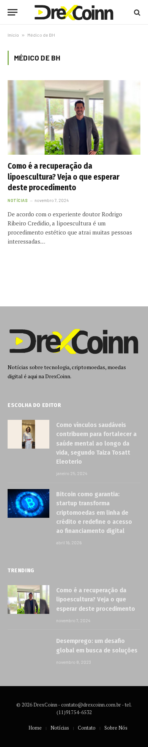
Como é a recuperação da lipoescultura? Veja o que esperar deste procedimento (64, 177)
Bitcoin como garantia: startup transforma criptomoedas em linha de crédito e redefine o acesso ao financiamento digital (94, 512)
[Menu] (12, 12)
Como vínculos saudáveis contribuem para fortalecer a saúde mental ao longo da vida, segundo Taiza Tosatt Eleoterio (96, 443)
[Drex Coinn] (74, 12)
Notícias (59, 727)
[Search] (136, 12)
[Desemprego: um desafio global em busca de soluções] (28, 650)
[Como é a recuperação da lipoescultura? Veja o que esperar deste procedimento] (74, 117)
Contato (87, 727)
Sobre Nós (116, 727)
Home (35, 727)
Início (13, 34)
